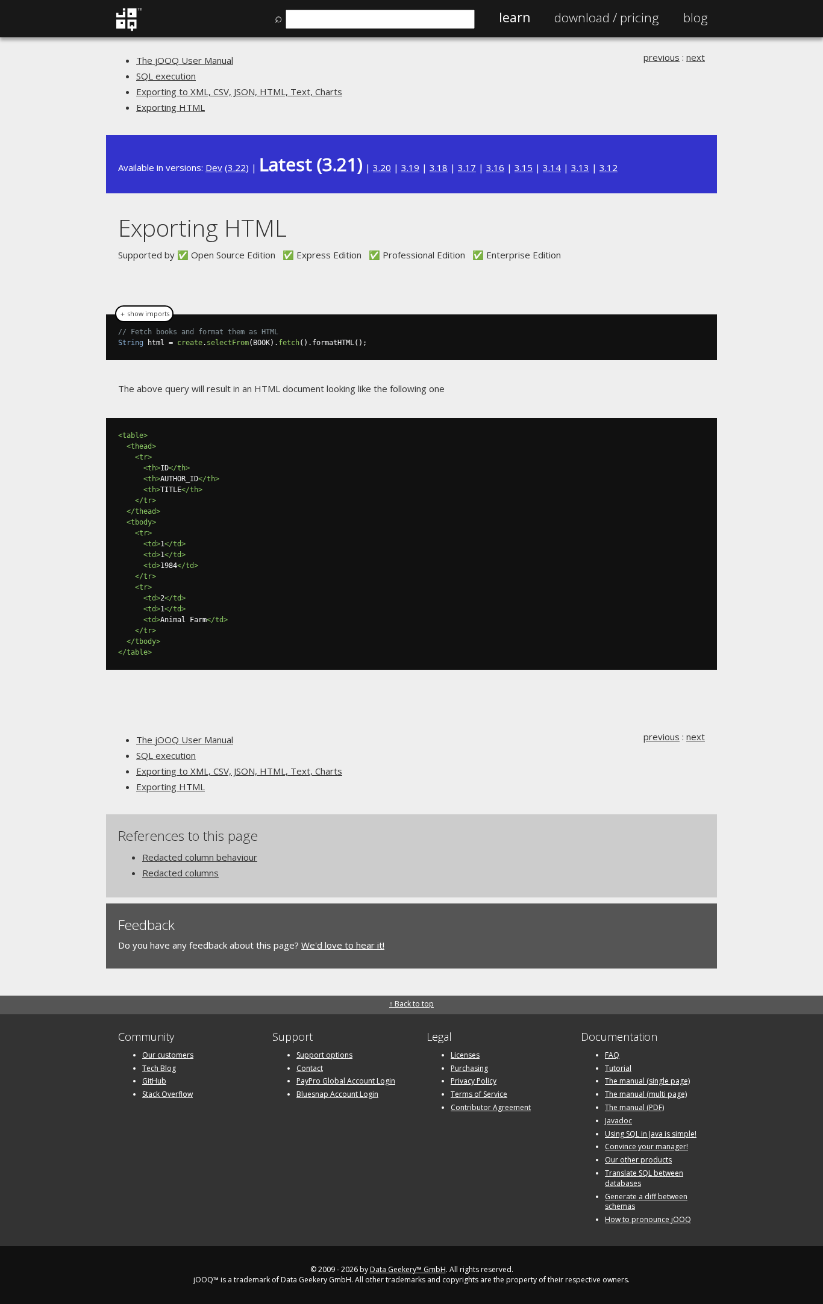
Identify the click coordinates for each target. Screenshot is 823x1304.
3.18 (439, 167)
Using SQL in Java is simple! (650, 1134)
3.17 (467, 167)
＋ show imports (144, 314)
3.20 (382, 167)
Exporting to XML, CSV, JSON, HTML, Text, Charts (239, 92)
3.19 (410, 167)
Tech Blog (159, 1068)
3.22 (237, 167)
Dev (213, 167)
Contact (309, 1068)
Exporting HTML (170, 107)
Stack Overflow (167, 1094)
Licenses (465, 1055)
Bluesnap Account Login (337, 1094)
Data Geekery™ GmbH (408, 1269)
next (695, 57)
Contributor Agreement (491, 1107)
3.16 (495, 167)
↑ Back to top (411, 1004)
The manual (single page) (647, 1081)
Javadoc (618, 1120)
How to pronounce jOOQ (648, 1219)
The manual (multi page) (646, 1094)
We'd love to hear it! (342, 945)
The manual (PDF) (634, 1107)
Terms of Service (479, 1094)
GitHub (154, 1081)
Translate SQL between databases (644, 1178)
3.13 (580, 167)
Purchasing (469, 1068)
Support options (324, 1055)
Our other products (638, 1160)
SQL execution (166, 76)
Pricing (606, 17)
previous (661, 57)
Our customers (167, 1055)
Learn (514, 17)
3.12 (608, 167)
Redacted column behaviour (199, 857)
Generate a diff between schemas (646, 1201)
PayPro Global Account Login (345, 1081)
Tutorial (618, 1068)
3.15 (524, 167)
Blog (695, 17)
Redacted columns (180, 873)
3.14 (552, 167)
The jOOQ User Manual (184, 60)
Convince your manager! (646, 1146)
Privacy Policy (473, 1081)
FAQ (612, 1055)
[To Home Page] (128, 28)
